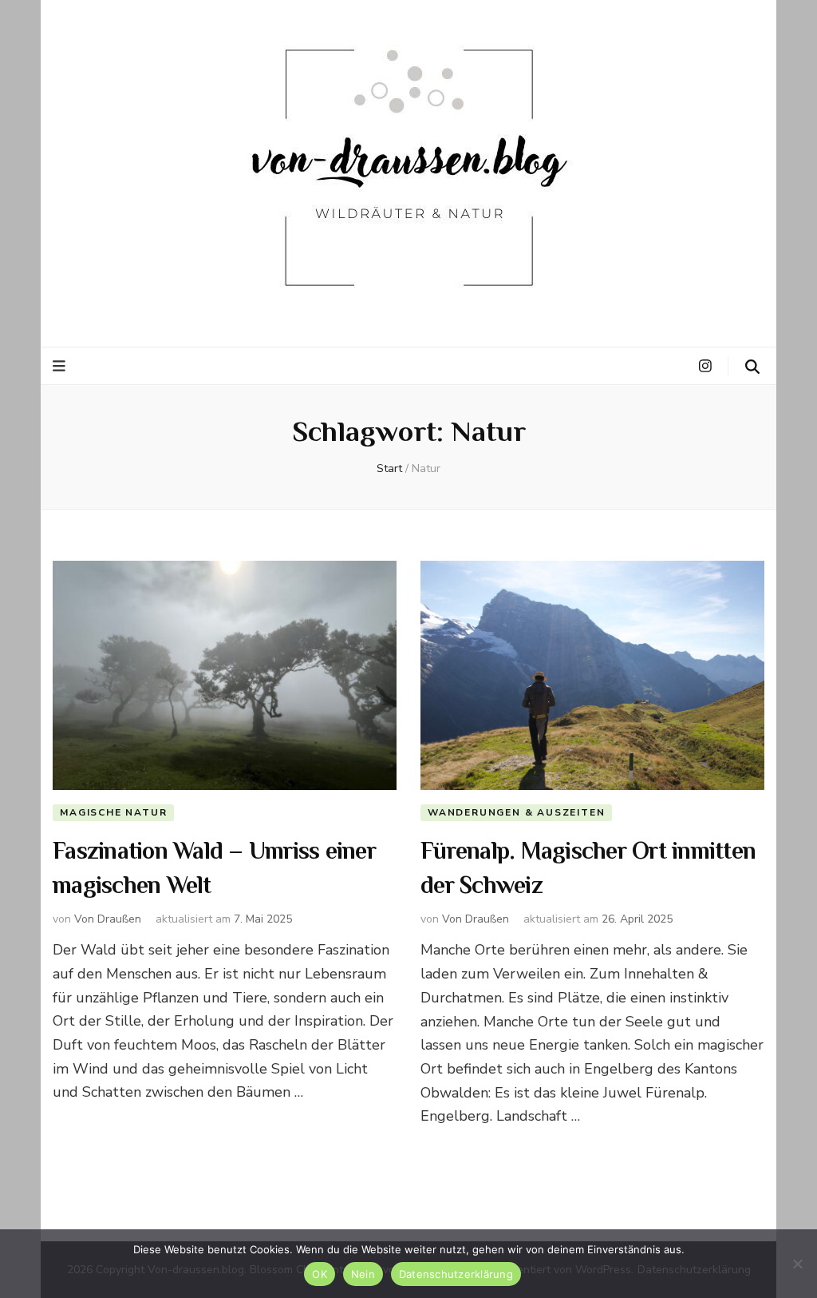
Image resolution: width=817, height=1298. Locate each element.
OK (319, 1274)
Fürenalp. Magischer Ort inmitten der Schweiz (588, 870)
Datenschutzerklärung (456, 1274)
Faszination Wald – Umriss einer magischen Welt (214, 870)
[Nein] (797, 1264)
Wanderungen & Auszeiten (516, 812)
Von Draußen (107, 919)
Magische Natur (113, 812)
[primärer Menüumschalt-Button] (61, 366)
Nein (363, 1274)
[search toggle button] (752, 367)
